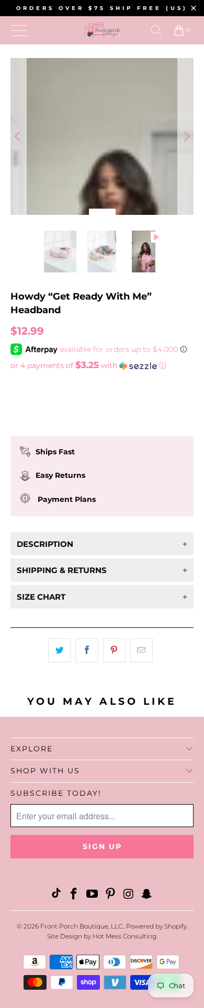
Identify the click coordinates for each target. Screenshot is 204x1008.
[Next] (185, 136)
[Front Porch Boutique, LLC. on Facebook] (74, 894)
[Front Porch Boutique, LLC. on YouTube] (92, 894)
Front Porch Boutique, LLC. (81, 926)
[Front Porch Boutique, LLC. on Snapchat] (147, 894)
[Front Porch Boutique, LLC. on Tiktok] (56, 894)
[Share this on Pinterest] (114, 650)
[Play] (102, 136)
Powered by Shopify (156, 926)
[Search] (156, 30)
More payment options (102, 435)
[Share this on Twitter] (59, 650)
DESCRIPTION (45, 544)
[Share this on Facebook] (86, 650)
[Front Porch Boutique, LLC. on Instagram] (129, 894)
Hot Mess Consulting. (125, 936)
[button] (102, 365)
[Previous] (18, 136)
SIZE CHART (41, 597)
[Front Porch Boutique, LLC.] (102, 30)
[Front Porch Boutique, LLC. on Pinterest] (111, 894)
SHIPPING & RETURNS (62, 570)
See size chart (41, 385)
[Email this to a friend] (141, 650)
